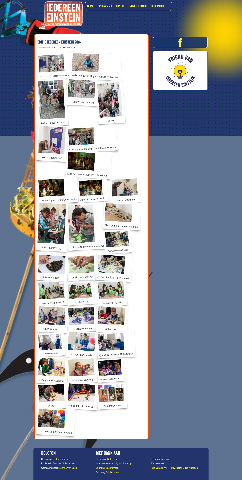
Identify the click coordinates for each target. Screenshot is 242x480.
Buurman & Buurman (64, 463)
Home (90, 6)
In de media (157, 6)
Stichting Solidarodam (107, 472)
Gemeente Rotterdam (107, 459)
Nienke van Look (68, 468)
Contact (121, 6)
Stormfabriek (61, 459)
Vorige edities (138, 6)
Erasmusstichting (159, 459)
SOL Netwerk (157, 463)
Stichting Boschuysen (107, 468)
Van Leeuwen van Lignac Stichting (114, 463)
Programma (105, 6)
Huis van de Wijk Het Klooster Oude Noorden (174, 468)
